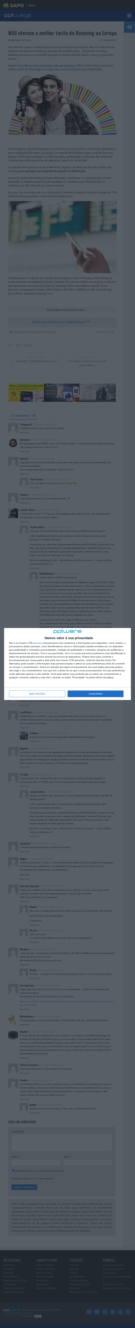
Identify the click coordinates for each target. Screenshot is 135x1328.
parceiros (38, 643)
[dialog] (67, 664)
